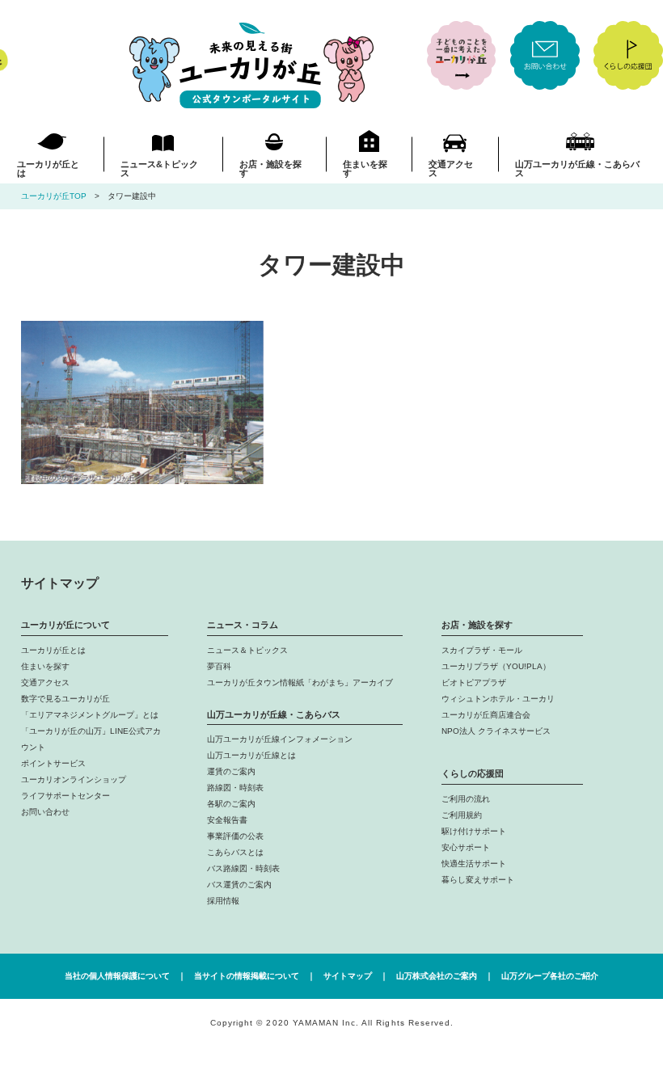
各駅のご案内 (231, 803)
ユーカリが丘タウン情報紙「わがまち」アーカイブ (300, 682)
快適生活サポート (473, 863)
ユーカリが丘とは (48, 168)
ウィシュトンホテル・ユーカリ (498, 698)
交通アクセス (451, 168)
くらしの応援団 (472, 773)
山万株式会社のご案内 (436, 975)
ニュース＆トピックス (247, 650)
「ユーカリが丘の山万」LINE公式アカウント (91, 739)
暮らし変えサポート (477, 879)
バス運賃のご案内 (239, 884)
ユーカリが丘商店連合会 (485, 714)
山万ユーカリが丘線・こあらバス (577, 168)
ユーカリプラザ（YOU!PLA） (496, 666)
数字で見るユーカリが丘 (65, 698)
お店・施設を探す (270, 168)
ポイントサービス (53, 763)
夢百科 (219, 666)
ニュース (159, 168)
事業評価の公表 (235, 836)
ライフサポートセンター (65, 795)
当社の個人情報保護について (117, 975)
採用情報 (223, 900)
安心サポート (465, 847)
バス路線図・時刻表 (243, 868)
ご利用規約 (461, 815)
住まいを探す (365, 168)
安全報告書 (227, 819)
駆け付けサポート (473, 831)
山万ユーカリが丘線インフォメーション (280, 739)
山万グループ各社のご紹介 (549, 975)
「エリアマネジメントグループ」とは (89, 714)
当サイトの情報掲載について (246, 975)
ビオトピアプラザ (473, 682)
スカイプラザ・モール (481, 650)
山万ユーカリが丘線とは (251, 755)
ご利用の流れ (465, 798)
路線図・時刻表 (235, 787)
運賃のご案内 (231, 771)
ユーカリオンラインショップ (73, 779)
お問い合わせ (45, 811)
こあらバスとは (235, 852)
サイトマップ (347, 975)
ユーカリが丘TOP (54, 196)
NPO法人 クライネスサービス (496, 731)
